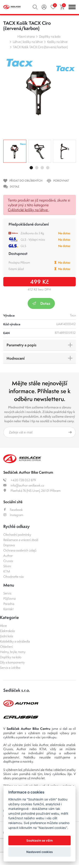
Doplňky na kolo (49, 36)
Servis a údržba (10, 667)
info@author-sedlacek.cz (27, 485)
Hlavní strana (26, 36)
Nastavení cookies (39, 852)
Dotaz (45, 303)
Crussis (8, 561)
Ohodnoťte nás (13, 576)
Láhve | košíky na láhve (28, 42)
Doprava (9, 545)
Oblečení (6, 646)
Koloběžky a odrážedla (15, 641)
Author (8, 555)
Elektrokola (7, 631)
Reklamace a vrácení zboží (20, 540)
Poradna (8, 604)
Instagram (16, 515)
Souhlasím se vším (39, 840)
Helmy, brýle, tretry (12, 652)
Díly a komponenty (12, 662)
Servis (7, 593)
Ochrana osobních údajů (19, 550)
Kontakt (8, 609)
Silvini (7, 566)
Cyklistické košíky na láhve (28, 209)
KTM (6, 571)
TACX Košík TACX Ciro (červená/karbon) (40, 47)
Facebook (16, 510)
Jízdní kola (6, 636)
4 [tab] (47, 167)
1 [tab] (31, 167)
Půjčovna (9, 598)
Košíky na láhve (57, 42)
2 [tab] (36, 167)
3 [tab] (42, 167)
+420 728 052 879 (23, 480)
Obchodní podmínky (17, 534)
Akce (3, 625)
